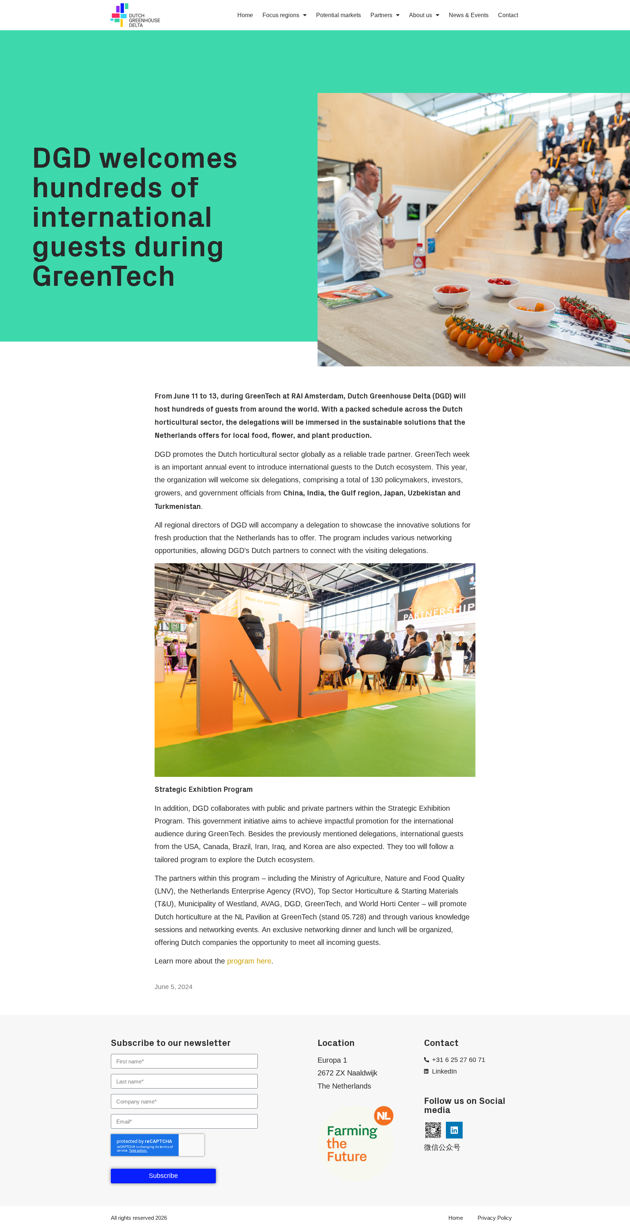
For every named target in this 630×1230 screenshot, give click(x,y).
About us (420, 15)
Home (245, 15)
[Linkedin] (454, 1130)
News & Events (469, 15)
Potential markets (338, 15)
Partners (381, 15)
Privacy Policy (495, 1218)
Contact (508, 15)
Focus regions (280, 15)
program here (249, 961)
